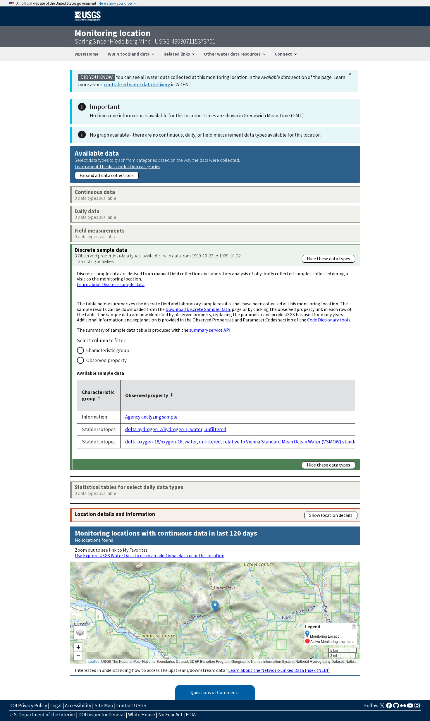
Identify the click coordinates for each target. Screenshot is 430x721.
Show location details (330, 515)
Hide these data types (328, 258)
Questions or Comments (215, 692)
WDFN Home (87, 54)
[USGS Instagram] (417, 707)
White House (141, 714)
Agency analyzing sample (151, 417)
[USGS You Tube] (410, 707)
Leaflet (93, 661)
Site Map (103, 705)
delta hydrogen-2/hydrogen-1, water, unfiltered (175, 429)
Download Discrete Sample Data (198, 309)
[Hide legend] (354, 626)
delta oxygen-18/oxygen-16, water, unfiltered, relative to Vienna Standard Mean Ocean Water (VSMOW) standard (243, 441)
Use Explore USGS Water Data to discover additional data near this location (149, 555)
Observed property (106, 360)
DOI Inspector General (101, 714)
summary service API (210, 330)
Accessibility (78, 705)
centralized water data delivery (137, 84)
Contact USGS (131, 705)
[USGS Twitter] (382, 707)
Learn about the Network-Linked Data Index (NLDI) (279, 670)
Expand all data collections (107, 175)
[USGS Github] (396, 707)
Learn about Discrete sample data (111, 284)
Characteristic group (107, 350)
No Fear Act (170, 714)
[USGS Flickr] (403, 707)
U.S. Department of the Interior (42, 714)
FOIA (191, 714)
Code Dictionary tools (329, 320)
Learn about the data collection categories (117, 166)
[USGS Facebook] (389, 707)
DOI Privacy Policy (28, 705)
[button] (215, 607)
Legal (56, 705)
